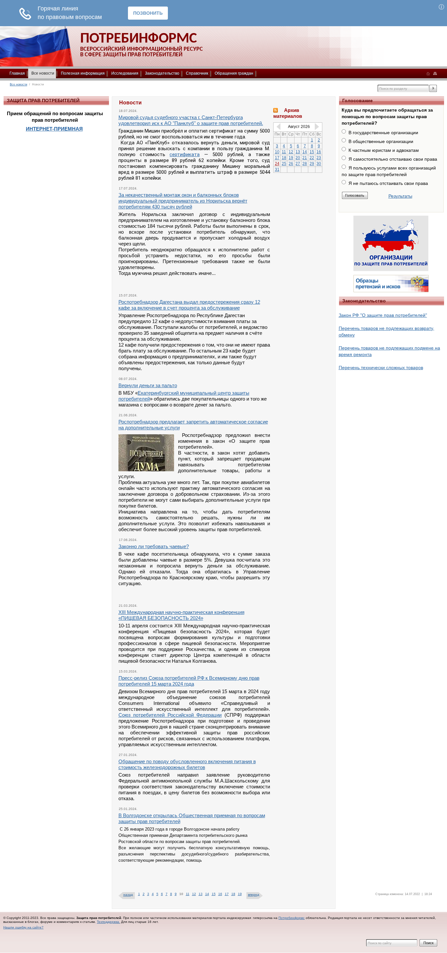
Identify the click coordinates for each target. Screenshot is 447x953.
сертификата (185, 154)
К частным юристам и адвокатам (384, 150)
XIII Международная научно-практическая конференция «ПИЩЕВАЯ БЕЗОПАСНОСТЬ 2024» (181, 615)
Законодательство (162, 73)
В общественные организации (381, 141)
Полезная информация (83, 73)
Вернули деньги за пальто (147, 385)
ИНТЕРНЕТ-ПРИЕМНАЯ (54, 129)
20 (297, 157)
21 (304, 157)
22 (312, 157)
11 (187, 894)
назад (128, 894)
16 (220, 894)
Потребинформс (291, 918)
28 (304, 163)
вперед (253, 894)
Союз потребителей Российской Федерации (170, 715)
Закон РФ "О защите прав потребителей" (383, 315)
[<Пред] (277, 126)
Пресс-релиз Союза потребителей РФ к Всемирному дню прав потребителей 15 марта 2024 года (188, 681)
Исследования (124, 73)
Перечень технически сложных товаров (381, 367)
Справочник (197, 73)
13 (201, 894)
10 (277, 152)
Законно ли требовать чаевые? (153, 546)
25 (284, 163)
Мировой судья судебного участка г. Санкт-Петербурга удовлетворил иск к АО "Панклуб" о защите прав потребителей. (190, 120)
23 (318, 157)
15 (214, 894)
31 (277, 169)
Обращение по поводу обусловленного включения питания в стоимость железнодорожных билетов (187, 764)
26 (291, 163)
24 (277, 163)
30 (318, 163)
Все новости (42, 73)
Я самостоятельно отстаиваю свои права (393, 159)
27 (297, 163)
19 (240, 894)
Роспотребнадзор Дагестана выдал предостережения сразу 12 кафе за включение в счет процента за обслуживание (189, 305)
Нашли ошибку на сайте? (23, 927)
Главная (17, 73)
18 (233, 894)
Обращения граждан (234, 73)
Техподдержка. (108, 922)
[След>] (318, 126)
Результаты (400, 196)
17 (227, 894)
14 (207, 894)
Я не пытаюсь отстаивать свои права (388, 183)
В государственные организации (383, 132)
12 (194, 894)
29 (312, 163)
